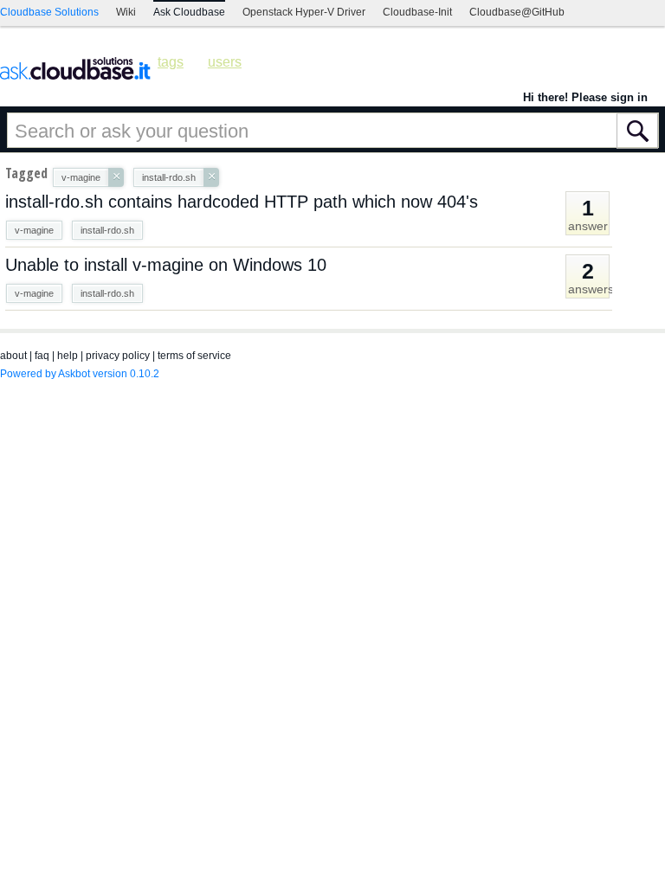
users (225, 62)
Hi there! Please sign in (585, 97)
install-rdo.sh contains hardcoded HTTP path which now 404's (241, 201)
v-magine (34, 230)
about (13, 356)
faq (42, 356)
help (67, 356)
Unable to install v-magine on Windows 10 (165, 264)
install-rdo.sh (107, 230)
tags (171, 62)
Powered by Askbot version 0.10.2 (79, 374)
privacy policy (118, 356)
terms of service (194, 356)
